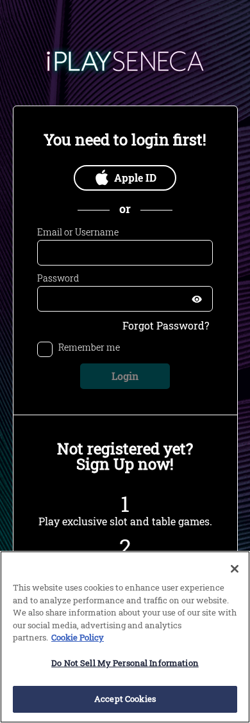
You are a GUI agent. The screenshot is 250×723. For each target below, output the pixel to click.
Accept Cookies (125, 698)
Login (125, 376)
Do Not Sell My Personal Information (125, 663)
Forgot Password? (165, 325)
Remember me (89, 347)
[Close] (235, 569)
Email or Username (78, 232)
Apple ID (135, 177)
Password (58, 278)
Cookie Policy (77, 637)
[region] (125, 637)
